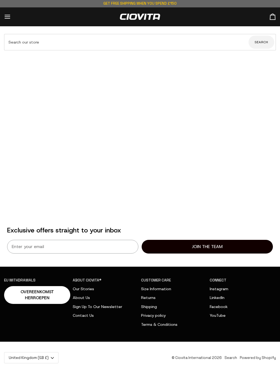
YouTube (218, 315)
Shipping (149, 306)
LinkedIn (217, 297)
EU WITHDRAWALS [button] (20, 280)
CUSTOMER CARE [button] (156, 280)
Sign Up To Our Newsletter (97, 306)
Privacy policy (153, 315)
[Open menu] (12, 16)
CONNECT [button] (218, 280)
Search (261, 42)
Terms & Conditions (159, 324)
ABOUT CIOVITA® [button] (87, 280)
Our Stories (83, 289)
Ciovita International (193, 357)
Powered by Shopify (258, 357)
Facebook (219, 306)
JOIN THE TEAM (207, 246)
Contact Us (83, 315)
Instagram (219, 289)
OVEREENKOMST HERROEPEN (37, 295)
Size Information (156, 289)
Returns (148, 297)
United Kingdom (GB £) (29, 357)
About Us (81, 297)
